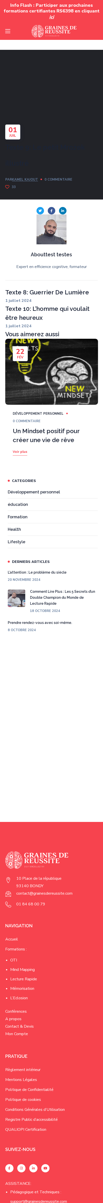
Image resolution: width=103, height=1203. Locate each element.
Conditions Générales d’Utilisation (35, 1109)
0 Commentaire (58, 179)
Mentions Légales (21, 1079)
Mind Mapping (22, 969)
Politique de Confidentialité (29, 1089)
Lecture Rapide (23, 979)
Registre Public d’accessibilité (31, 1119)
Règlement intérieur (22, 1069)
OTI (13, 960)
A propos (13, 1019)
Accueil (11, 939)
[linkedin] (33, 1168)
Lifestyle (16, 541)
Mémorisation (22, 988)
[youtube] (45, 1168)
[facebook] (9, 1168)
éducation (18, 504)
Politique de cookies (23, 1099)
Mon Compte (16, 1034)
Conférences (16, 1011)
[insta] (21, 1168)
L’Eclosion (19, 998)
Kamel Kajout (25, 179)
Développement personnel (38, 413)
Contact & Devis (19, 1026)
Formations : (16, 949)
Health (14, 529)
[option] (52, 404)
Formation (18, 517)
